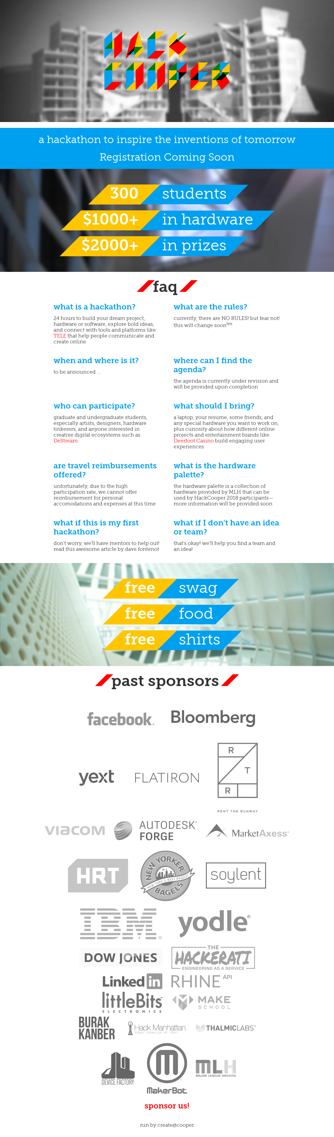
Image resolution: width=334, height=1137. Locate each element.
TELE (60, 336)
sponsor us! (167, 1105)
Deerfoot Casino (194, 441)
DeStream (66, 441)
